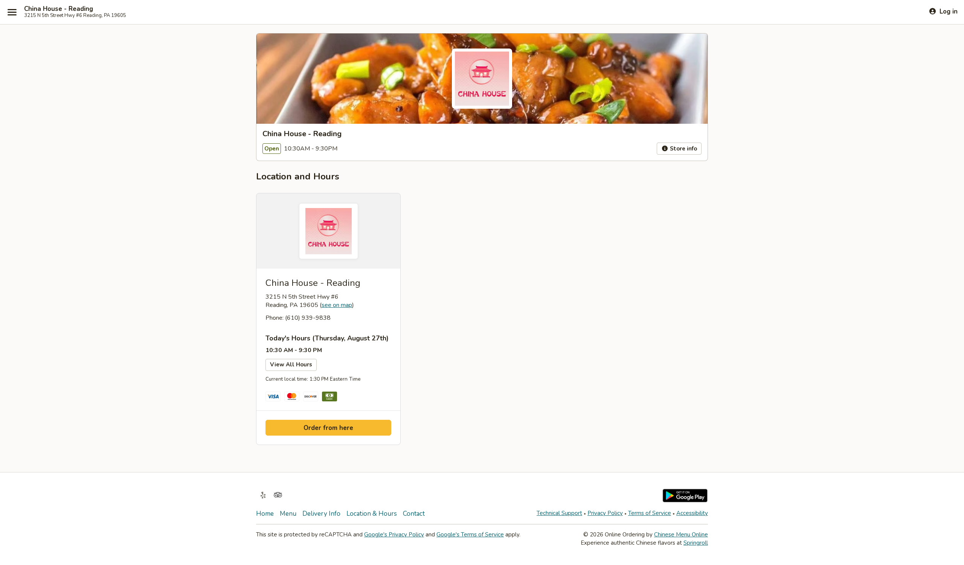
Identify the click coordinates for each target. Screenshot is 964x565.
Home (265, 513)
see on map (337, 305)
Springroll (695, 543)
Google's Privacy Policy (394, 534)
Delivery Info (321, 513)
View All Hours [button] (291, 364)
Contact (414, 513)
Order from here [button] (328, 428)
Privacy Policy (605, 513)
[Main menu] (12, 12)
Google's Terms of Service (470, 534)
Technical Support (559, 513)
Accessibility (692, 513)
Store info (682, 148)
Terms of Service (649, 513)
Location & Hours (371, 513)
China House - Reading (58, 9)
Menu (288, 513)
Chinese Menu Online (681, 534)
